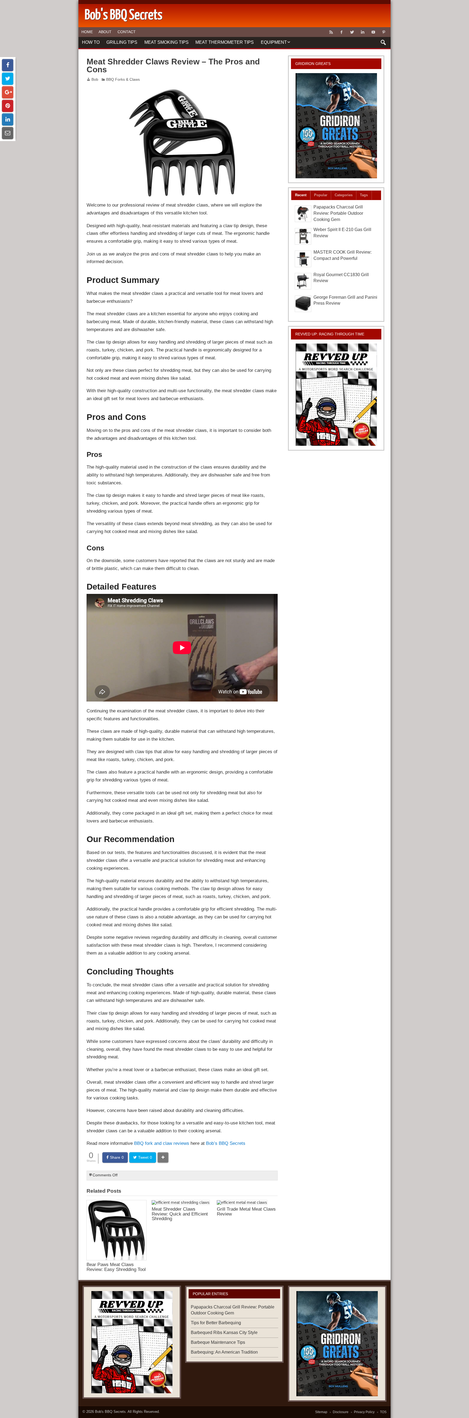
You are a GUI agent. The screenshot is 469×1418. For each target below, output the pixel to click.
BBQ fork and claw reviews (161, 1143)
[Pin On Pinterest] (7, 106)
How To (91, 42)
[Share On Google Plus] (7, 92)
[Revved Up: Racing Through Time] (336, 395)
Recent (300, 195)
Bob (94, 79)
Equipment (274, 42)
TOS (383, 1412)
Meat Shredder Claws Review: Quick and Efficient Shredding (180, 1213)
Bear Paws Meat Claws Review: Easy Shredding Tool (116, 1267)
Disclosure (340, 1412)
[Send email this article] (7, 133)
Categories (344, 195)
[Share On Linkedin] (7, 119)
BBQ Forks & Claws (123, 79)
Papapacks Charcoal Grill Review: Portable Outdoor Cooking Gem (338, 213)
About (105, 32)
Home (87, 32)
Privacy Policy (364, 1412)
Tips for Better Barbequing (216, 1322)
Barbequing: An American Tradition (224, 1352)
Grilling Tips (121, 42)
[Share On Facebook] (7, 65)
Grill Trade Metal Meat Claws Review (246, 1211)
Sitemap (321, 1412)
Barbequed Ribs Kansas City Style (224, 1332)
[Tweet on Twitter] (7, 79)
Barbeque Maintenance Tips (218, 1342)
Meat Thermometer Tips (224, 42)
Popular (320, 195)
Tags (364, 195)
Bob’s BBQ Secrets (225, 1143)
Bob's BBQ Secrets (110, 1412)
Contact (127, 32)
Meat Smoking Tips (166, 42)
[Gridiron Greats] (336, 125)
